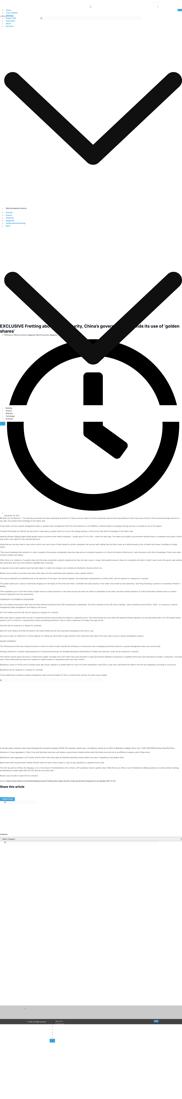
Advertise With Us (62, 1037)
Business (9, 413)
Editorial (9, 15)
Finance (9, 411)
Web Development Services (16, 208)
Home (8, 10)
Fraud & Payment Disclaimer (66, 1035)
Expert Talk (11, 18)
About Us (59, 1021)
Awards (9, 213)
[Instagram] (154, 2)
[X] (152, 2)
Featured (10, 218)
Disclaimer (59, 1027)
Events (9, 215)
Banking (9, 408)
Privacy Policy (61, 1032)
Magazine (10, 221)
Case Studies (12, 13)
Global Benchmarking (15, 223)
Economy (9, 419)
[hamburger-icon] (180, 10)
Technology (10, 416)
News (8, 24)
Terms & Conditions (63, 1029)
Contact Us (59, 1024)
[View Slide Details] (20, 802)
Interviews (10, 21)
